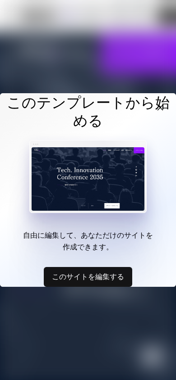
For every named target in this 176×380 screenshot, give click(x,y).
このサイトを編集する (88, 276)
